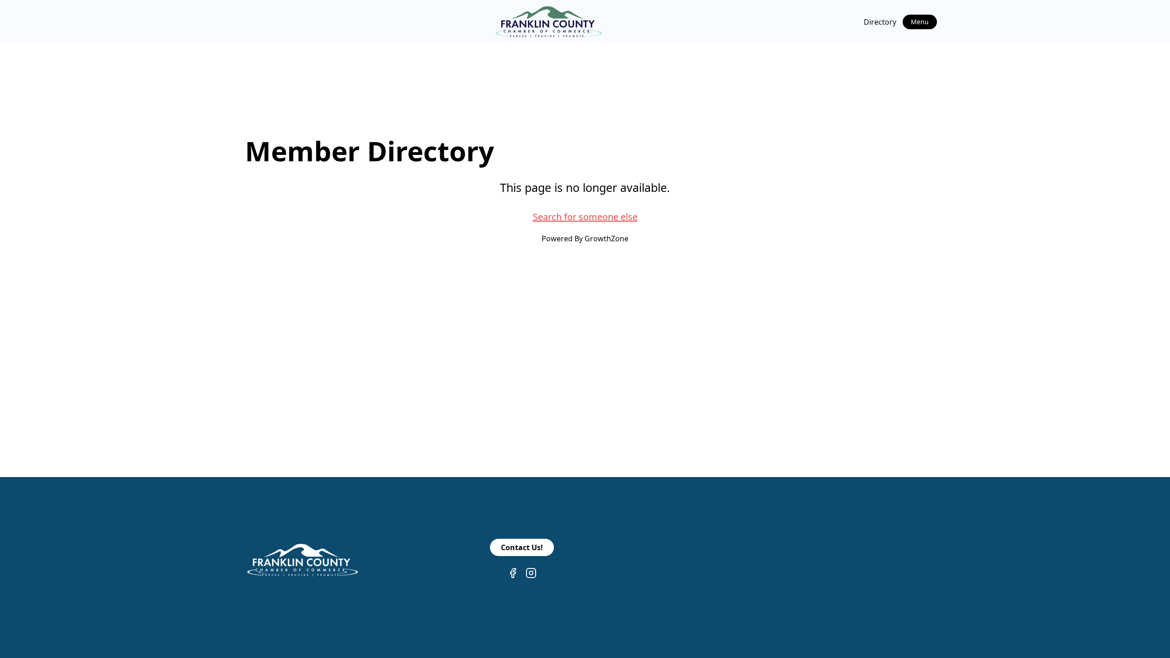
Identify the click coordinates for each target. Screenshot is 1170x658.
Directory (880, 22)
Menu (920, 21)
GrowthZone (606, 238)
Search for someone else (585, 217)
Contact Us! (522, 547)
